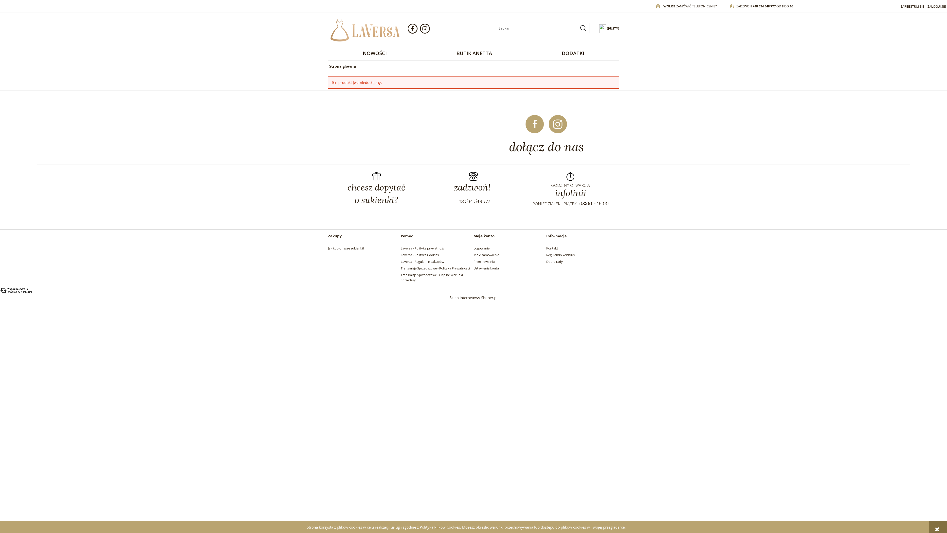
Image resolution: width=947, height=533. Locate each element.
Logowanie (482, 248)
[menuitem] (375, 53)
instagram (425, 29)
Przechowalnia (484, 261)
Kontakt (552, 248)
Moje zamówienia (486, 255)
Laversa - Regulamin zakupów (422, 261)
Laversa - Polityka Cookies (420, 255)
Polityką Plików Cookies (440, 527)
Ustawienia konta (486, 268)
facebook (413, 29)
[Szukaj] (583, 28)
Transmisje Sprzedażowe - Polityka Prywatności (435, 268)
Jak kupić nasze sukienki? (346, 248)
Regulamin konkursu (561, 255)
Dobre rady (554, 261)
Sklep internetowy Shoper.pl (473, 297)
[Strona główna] (365, 30)
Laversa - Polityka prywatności (423, 248)
